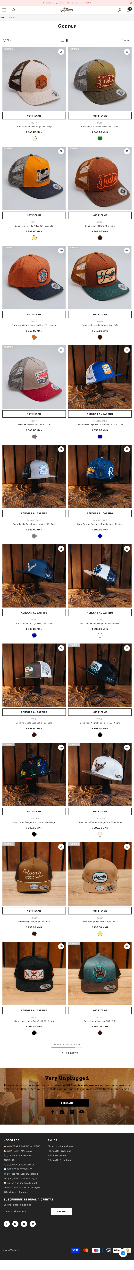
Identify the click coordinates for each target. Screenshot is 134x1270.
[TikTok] (71, 1111)
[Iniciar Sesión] (120, 10)
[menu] (4, 10)
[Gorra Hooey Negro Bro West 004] (34, 973)
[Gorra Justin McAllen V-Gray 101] (34, 377)
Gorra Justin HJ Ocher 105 (100, 225)
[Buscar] (14, 10)
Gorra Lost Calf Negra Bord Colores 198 (34, 822)
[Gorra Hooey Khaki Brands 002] (100, 874)
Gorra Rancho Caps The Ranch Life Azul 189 (99, 424)
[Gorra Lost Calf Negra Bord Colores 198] (34, 774)
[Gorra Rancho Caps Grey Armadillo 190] (34, 476)
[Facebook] (52, 1111)
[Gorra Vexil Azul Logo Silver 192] (34, 576)
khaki (100, 933)
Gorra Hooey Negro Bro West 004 (34, 1021)
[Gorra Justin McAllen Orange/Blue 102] (34, 277)
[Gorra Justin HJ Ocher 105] (100, 178)
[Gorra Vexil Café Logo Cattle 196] (34, 675)
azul (100, 436)
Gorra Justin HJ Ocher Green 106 (99, 126)
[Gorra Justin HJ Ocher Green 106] (100, 79)
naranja (34, 337)
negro (100, 734)
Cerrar (131, 3)
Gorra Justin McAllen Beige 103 (34, 126)
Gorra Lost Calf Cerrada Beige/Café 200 (100, 822)
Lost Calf (34, 818)
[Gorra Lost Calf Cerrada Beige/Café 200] (100, 774)
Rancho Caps (100, 420)
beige (34, 138)
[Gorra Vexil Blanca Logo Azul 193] (100, 576)
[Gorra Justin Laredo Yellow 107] (34, 178)
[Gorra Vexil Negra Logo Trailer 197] (100, 675)
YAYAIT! (61, 1211)
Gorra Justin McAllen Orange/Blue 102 (34, 325)
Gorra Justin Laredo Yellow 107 (34, 225)
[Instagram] (62, 1111)
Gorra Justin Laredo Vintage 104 (100, 325)
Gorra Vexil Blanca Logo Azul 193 (100, 623)
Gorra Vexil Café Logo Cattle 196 (34, 722)
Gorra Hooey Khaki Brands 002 (100, 921)
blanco (100, 635)
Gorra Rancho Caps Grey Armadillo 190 (34, 524)
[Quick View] (61, 52)
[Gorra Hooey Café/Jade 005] (100, 973)
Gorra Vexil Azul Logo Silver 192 (34, 623)
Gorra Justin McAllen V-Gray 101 (34, 424)
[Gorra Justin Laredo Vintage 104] (100, 277)
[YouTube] (81, 1111)
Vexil (34, 619)
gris (34, 436)
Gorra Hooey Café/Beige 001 (34, 921)
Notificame (34, 116)
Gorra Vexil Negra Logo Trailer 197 (100, 722)
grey (34, 536)
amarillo (34, 237)
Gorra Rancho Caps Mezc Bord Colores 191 (100, 524)
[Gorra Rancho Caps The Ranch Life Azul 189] (100, 377)
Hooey (34, 917)
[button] (63, 40)
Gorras (12, 17)
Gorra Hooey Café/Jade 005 (100, 1021)
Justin (34, 122)
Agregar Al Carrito (100, 414)
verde (100, 138)
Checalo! (67, 1103)
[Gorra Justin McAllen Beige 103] (34, 79)
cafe (100, 237)
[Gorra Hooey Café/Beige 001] (34, 874)
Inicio (2, 17)
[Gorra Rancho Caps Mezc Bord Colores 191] (100, 476)
